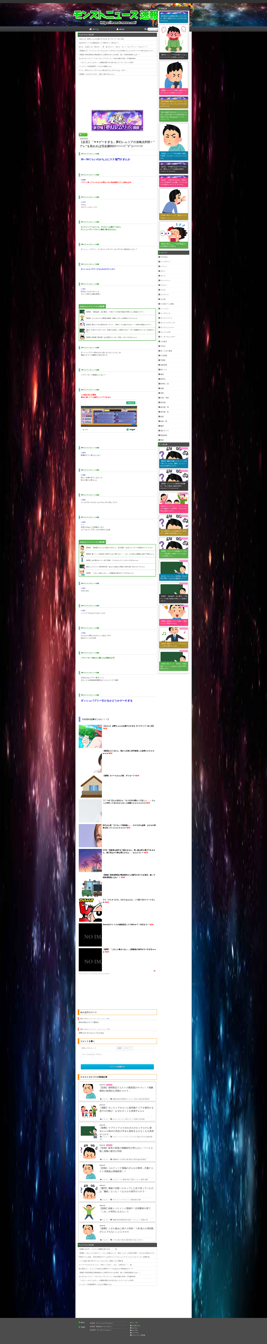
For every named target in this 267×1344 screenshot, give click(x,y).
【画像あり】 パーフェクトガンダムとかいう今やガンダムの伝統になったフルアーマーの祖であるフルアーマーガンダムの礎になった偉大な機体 (130, 51)
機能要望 (123, 1220)
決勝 (139, 1200)
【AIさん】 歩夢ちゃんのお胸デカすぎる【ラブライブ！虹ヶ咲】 (101, 39)
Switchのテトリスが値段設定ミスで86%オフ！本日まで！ (99, 43)
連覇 (146, 1179)
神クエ (140, 1240)
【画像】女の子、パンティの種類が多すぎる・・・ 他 (98, 1249)
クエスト (105, 1099)
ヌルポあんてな (135, 1325)
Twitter (83, 1327)
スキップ (116, 1200)
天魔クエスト (135, 1179)
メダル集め (117, 1240)
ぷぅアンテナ (135, 1332)
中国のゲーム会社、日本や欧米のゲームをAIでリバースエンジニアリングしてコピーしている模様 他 (114, 1257)
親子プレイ (129, 1119)
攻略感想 (133, 1200)
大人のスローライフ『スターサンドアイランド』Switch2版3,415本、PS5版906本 (107, 58)
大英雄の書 (124, 1159)
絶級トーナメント (134, 1220)
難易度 (146, 1099)
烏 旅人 (135, 1240)
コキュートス (118, 1137)
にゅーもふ (134, 1328)
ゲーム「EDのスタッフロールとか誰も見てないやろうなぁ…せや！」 (103, 70)
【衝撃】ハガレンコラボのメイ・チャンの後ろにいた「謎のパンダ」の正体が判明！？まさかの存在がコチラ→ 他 (119, 1253)
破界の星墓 (133, 1159)
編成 (139, 1159)
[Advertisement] (117, 92)
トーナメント (125, 1200)
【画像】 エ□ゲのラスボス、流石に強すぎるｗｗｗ (97, 74)
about (82, 1322)
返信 (108, 1018)
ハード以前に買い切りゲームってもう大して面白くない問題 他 (101, 1261)
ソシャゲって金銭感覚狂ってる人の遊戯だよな (95, 66)
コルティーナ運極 (119, 1179)
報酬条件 (116, 1159)
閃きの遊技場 (139, 1099)
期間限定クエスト (127, 1099)
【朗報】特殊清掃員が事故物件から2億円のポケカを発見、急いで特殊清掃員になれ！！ (110, 54)
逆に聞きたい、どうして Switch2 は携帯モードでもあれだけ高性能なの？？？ (106, 1269)
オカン (115, 1119)
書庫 (142, 1179)
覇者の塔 (144, 1220)
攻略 (118, 1099)
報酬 (114, 1099)
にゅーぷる (134, 1330)
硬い (101, 1139)
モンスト (121, 1119)
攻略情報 (149, 1137)
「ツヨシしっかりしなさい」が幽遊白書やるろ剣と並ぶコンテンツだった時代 (106, 62)
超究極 (141, 1119)
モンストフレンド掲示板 (138, 1335)
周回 (128, 1179)
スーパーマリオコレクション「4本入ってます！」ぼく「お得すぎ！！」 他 (105, 1265)
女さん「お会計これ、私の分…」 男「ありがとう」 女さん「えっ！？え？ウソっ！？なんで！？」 (113, 47)
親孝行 (136, 1119)
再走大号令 (141, 1137)
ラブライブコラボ (130, 1137)
